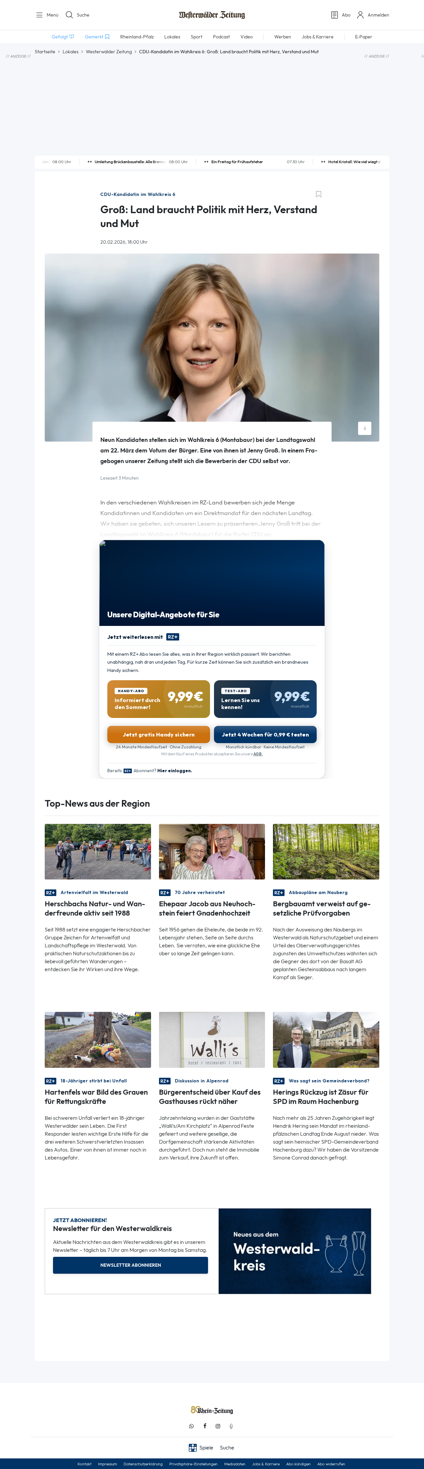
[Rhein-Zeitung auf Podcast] (231, 1426)
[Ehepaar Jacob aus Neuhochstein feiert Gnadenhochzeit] (212, 851)
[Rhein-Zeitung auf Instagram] (218, 1426)
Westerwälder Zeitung (109, 52)
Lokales (71, 52)
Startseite (45, 52)
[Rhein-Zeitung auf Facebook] (204, 1426)
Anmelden (378, 15)
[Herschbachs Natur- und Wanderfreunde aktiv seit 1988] (98, 851)
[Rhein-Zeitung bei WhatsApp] (191, 1426)
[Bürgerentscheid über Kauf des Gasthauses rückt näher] (212, 1039)
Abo (346, 15)
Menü (52, 15)
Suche (83, 15)
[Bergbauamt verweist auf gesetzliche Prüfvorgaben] (326, 851)
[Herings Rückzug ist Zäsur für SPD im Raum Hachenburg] (326, 1039)
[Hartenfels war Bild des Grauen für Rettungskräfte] (98, 1039)
